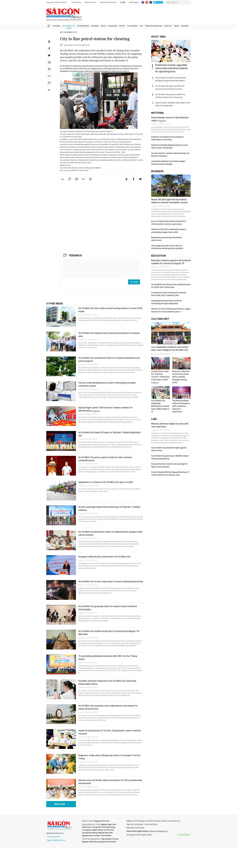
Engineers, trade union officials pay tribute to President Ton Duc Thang (109, 757)
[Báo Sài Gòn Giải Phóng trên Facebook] (142, 2)
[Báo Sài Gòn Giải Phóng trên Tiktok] (150, 2)
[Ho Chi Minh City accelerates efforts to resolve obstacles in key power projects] (61, 366)
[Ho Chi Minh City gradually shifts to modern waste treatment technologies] (61, 615)
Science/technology (153, 26)
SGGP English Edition (64, 14)
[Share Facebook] (49, 48)
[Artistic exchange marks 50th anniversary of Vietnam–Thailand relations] (61, 515)
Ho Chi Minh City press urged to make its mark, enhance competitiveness (105, 459)
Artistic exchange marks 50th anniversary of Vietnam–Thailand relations (109, 508)
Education (112, 26)
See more (59, 804)
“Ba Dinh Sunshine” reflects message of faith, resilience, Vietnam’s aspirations (181, 406)
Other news (54, 303)
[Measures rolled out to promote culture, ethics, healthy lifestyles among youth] (181, 363)
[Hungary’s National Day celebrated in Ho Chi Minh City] (61, 565)
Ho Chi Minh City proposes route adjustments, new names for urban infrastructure (108, 707)
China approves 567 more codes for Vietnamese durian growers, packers (167, 247)
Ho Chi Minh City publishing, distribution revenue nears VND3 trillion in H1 (160, 406)
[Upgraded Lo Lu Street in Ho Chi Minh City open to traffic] (61, 490)
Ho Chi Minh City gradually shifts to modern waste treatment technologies (107, 608)
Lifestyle (168, 26)
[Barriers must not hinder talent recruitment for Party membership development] (61, 789)
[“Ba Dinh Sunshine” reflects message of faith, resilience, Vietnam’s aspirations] (181, 392)
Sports (122, 26)
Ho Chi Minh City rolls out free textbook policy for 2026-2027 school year (171, 285)
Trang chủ (48, 25)
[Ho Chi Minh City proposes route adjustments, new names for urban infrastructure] (61, 714)
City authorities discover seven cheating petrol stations (80, 168)
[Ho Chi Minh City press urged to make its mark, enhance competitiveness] (61, 466)
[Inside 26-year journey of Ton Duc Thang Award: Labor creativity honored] (61, 739)
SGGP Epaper (134, 2)
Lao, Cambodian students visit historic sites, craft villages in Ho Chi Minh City (169, 348)
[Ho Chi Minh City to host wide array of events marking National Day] (61, 590)
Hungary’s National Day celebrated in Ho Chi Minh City (104, 556)
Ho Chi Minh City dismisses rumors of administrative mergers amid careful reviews (110, 533)
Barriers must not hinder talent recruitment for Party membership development (110, 781)
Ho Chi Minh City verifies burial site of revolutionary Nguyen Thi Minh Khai (108, 632)
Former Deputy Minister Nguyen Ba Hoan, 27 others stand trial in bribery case (170, 473)
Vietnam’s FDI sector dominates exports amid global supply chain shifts (168, 230)
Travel (176, 26)
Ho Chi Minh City (68, 26)
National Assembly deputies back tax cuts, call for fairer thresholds (169, 146)
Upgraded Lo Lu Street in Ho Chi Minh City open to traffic (105, 482)
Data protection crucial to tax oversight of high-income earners (169, 465)
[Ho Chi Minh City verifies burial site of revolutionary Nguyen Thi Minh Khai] (61, 640)
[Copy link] (49, 76)
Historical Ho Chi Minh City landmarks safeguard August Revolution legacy (170, 79)
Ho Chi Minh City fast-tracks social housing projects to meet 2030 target (110, 309)
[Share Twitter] (49, 55)
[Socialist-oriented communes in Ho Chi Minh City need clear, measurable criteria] (61, 689)
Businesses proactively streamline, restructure (166, 238)
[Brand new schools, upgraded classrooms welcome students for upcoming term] (171, 51)
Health (103, 26)
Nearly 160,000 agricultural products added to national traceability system (169, 201)
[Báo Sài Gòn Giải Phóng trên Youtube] (146, 2)
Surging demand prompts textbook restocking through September (166, 302)
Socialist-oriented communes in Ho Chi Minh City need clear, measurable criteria (107, 682)
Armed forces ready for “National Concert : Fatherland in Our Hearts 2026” (160, 377)
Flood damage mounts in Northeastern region (170, 119)
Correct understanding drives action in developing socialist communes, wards (107, 384)
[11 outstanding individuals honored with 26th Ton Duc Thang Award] (61, 664)
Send (136, 282)
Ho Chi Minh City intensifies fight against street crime (169, 449)
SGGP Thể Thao (90, 2)
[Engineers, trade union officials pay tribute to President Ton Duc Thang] (61, 764)
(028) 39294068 (53, 837)
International (83, 26)
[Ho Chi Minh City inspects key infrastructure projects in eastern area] (61, 341)
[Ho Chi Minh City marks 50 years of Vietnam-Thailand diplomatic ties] (61, 441)
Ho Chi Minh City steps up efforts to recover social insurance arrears (169, 87)
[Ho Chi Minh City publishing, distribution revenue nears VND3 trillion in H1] (160, 392)
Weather (184, 26)
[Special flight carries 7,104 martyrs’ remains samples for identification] (61, 416)
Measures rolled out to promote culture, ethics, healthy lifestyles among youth (181, 377)
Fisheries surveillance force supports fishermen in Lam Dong (167, 138)
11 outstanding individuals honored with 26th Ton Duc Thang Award (107, 657)
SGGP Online (76, 2)
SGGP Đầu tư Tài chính (108, 2)
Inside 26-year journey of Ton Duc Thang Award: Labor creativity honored (109, 732)
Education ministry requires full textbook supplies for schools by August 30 (171, 262)
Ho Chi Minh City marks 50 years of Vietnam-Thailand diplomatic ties (109, 434)
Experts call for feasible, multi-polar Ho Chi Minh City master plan (172, 104)
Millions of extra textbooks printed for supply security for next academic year (170, 310)
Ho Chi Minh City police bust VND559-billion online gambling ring (170, 457)
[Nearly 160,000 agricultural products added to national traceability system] (171, 186)
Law (141, 26)
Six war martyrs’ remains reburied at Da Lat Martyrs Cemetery (170, 154)
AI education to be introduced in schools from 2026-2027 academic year (168, 294)
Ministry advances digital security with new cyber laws (169, 425)
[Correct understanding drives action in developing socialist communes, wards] (61, 391)
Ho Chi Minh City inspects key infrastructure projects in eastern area (109, 334)
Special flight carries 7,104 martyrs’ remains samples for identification (105, 409)
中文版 (122, 2)
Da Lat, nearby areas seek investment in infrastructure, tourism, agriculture (168, 222)
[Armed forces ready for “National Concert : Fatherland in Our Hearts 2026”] (160, 363)
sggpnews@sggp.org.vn (56, 840)
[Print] (49, 69)
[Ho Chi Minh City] (49, 90)
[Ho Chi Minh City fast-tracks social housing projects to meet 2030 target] (61, 317)
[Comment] (49, 83)
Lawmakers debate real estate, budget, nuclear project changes (168, 162)
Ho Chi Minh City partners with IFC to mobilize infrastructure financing (170, 95)
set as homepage (184, 835)
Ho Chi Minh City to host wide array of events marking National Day (110, 581)
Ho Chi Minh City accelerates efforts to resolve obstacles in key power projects (109, 359)
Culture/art (132, 26)
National (56, 26)
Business (95, 26)
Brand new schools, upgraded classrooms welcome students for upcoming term (171, 68)
